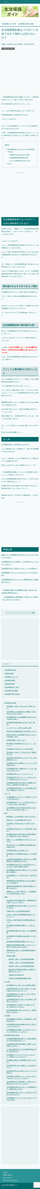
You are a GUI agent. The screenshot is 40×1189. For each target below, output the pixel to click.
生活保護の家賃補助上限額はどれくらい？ (21, 941)
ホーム (5, 1172)
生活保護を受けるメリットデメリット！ (20, 774)
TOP (9, 24)
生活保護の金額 (10, 680)
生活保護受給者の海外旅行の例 (19, 157)
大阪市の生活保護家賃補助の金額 (20, 978)
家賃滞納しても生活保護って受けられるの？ (21, 816)
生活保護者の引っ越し (12, 687)
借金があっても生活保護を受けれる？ (19, 820)
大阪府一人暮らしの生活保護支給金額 (21, 962)
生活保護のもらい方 (11, 677)
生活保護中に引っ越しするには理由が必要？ (21, 985)
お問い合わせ (7, 1175)
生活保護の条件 (10, 684)
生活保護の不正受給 (11, 690)
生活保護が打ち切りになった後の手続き (20, 749)
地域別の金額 (9, 673)
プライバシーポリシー (10, 1180)
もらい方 (7, 793)
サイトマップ (7, 1177)
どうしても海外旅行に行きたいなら (20, 160)
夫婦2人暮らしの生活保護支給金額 (18, 911)
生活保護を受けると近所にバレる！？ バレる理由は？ (19, 568)
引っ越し (7, 982)
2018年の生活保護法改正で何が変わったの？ (22, 731)
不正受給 (7, 1015)
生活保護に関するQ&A (8, 48)
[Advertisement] (20, 71)
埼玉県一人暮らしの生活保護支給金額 (21, 966)
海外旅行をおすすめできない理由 (19, 154)
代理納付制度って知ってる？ (16, 740)
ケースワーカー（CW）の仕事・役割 (19, 728)
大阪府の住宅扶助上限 (16, 975)
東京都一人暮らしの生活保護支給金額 (21, 959)
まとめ (9, 163)
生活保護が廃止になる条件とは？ (18, 850)
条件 (5, 813)
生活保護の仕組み (10, 670)
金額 (5, 897)
